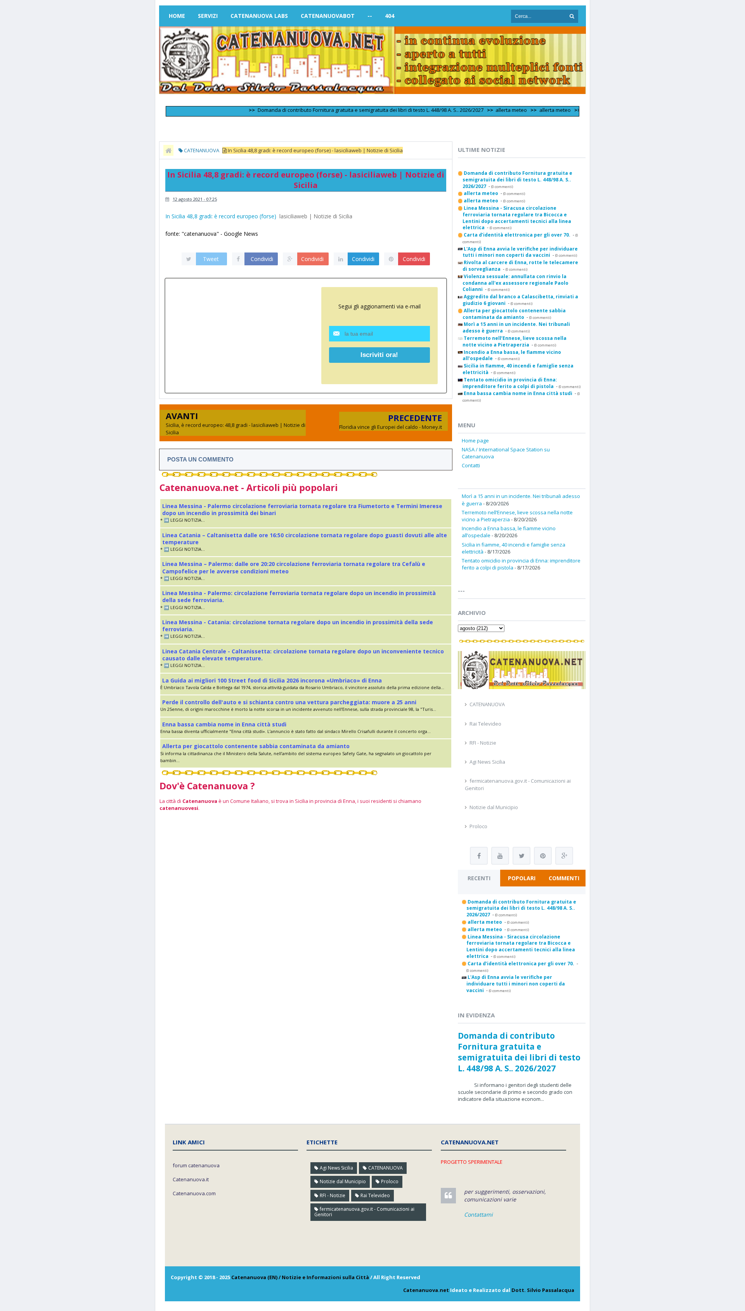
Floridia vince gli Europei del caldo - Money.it (390, 426)
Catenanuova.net (426, 1290)
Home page (475, 440)
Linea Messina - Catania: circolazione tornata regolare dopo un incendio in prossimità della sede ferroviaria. (297, 625)
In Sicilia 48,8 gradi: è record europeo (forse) (220, 216)
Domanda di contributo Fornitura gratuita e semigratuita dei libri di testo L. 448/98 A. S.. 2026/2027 (346, 109)
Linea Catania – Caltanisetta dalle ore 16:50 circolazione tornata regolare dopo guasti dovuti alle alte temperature (304, 538)
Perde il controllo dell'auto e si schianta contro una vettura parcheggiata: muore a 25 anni (289, 702)
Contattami (478, 1214)
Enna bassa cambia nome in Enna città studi (224, 724)
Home (177, 15)
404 (389, 15)
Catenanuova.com (194, 1193)
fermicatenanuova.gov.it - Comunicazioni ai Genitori (364, 1212)
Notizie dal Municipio (494, 807)
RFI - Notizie (483, 742)
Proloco (478, 826)
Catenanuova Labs (259, 15)
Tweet (211, 259)
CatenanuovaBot (328, 15)
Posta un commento (200, 459)
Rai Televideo (485, 723)
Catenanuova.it (191, 1179)
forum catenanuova (196, 1165)
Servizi (208, 15)
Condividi (262, 259)
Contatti (471, 465)
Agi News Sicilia (487, 761)
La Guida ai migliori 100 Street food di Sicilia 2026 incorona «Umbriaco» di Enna (272, 680)
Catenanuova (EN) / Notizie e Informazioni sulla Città (300, 1277)
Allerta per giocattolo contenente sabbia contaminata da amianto (256, 746)
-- (369, 15)
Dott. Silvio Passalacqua (542, 1290)
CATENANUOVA (487, 704)
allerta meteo (486, 109)
